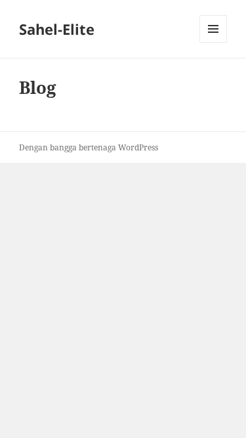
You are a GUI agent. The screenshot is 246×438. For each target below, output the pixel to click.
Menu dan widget (213, 42)
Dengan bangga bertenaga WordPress (88, 147)
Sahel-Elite (56, 29)
